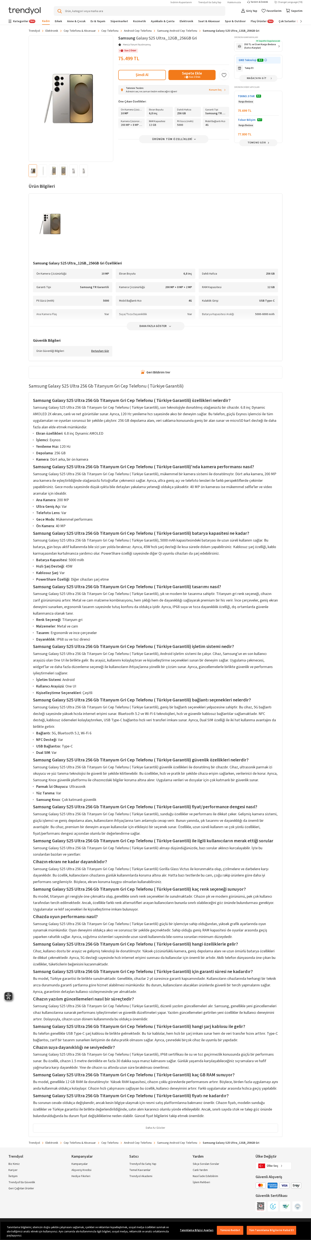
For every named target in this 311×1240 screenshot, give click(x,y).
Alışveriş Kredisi (81, 1170)
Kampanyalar (80, 1164)
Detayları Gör (100, 351)
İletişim (13, 1176)
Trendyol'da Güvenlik (21, 1182)
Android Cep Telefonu (138, 31)
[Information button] (265, 60)
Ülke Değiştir (266, 1156)
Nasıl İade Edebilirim (205, 1176)
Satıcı (134, 1156)
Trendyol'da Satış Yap (209, 2)
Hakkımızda (234, 2)
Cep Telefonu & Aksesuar (80, 31)
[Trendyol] (24, 11)
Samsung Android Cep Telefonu (177, 31)
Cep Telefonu (109, 31)
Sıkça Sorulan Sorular (206, 1164)
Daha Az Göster (155, 1128)
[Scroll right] (298, 21)
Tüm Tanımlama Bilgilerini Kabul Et (271, 1230)
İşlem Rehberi (201, 1182)
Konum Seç (215, 89)
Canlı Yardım (200, 1170)
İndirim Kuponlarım (181, 2)
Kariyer (13, 1170)
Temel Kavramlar (140, 1170)
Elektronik (51, 31)
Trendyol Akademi (140, 1176)
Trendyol (34, 31)
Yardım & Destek (259, 2)
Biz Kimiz (14, 1164)
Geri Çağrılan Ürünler (21, 1188)
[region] (155, 1230)
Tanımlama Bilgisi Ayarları (196, 1230)
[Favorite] (224, 75)
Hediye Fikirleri (81, 1176)
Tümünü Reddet (230, 1230)
